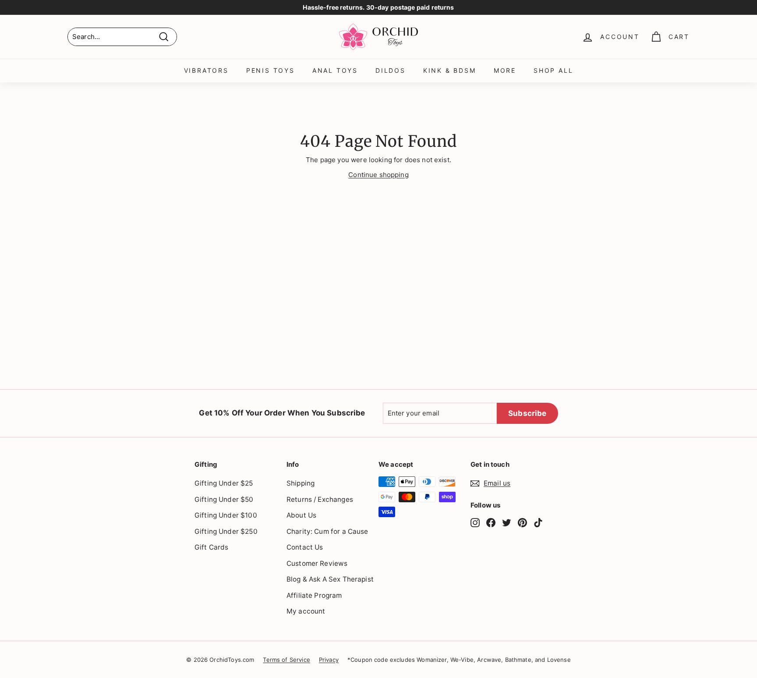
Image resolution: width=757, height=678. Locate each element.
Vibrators (206, 70)
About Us (301, 515)
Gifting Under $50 (224, 499)
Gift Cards (212, 547)
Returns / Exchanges (320, 499)
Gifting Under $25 (224, 483)
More (505, 70)
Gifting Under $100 (226, 515)
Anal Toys (335, 70)
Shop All (553, 70)
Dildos (390, 70)
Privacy (329, 659)
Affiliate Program (314, 595)
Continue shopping (378, 174)
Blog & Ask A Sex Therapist (330, 579)
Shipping (301, 483)
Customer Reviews (317, 563)
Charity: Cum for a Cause (327, 531)
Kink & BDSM (449, 70)
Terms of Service (286, 659)
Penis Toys (270, 70)
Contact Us (305, 547)
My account (306, 611)
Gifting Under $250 (226, 531)
